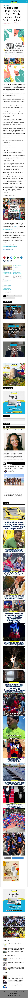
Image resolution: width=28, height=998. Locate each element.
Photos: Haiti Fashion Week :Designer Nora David (16, 963)
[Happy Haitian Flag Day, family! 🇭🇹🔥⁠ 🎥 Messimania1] (14, 820)
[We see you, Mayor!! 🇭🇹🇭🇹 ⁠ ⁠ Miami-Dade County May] (14, 564)
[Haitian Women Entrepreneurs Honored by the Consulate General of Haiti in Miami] (5, 948)
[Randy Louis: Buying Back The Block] (5, 986)
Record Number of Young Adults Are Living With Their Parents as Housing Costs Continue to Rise (14, 330)
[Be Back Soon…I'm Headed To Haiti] (5, 944)
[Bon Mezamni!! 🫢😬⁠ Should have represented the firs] (14, 727)
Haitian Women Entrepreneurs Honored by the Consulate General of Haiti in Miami (16, 949)
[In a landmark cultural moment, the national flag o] (14, 774)
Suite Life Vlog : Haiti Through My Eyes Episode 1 (15, 952)
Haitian (8, 306)
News (20, 306)
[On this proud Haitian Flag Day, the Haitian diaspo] (14, 750)
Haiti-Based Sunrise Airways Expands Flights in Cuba (16, 959)
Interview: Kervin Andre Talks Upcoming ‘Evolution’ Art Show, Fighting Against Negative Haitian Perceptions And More (15, 977)
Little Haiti (20, 295)
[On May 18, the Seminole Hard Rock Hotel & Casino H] (14, 634)
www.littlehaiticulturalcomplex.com (10, 246)
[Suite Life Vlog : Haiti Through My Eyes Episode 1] (5, 951)
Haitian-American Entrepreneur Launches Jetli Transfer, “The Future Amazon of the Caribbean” (16, 968)
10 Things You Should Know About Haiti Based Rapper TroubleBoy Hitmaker (15, 981)
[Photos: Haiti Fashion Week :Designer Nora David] (5, 963)
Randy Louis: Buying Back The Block (14, 985)
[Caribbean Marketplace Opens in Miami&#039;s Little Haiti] (7, 267)
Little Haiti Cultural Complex (8, 298)
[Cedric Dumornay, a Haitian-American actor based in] (14, 681)
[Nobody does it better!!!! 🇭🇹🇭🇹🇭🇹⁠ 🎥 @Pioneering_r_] (14, 704)
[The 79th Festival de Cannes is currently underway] (14, 797)
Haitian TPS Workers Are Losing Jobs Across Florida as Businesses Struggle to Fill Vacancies (14, 313)
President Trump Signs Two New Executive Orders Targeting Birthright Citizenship (14, 349)
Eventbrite (15, 226)
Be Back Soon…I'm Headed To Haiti (14, 943)
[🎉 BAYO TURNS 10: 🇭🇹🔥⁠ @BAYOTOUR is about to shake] (14, 587)
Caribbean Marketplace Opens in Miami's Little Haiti (7, 272)
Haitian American (6, 5)
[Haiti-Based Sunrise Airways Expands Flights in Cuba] (5, 959)
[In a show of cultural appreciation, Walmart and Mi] (14, 611)
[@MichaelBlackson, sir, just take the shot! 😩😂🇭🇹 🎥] (14, 541)
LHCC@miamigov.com (7, 229)
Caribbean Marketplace (11, 295)
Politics (14, 308)
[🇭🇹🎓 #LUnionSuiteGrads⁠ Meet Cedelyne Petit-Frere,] (14, 657)
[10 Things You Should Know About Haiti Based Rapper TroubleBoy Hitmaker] (5, 981)
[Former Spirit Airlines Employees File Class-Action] (14, 518)
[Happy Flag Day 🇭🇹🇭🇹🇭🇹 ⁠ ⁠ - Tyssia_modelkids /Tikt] (14, 844)
